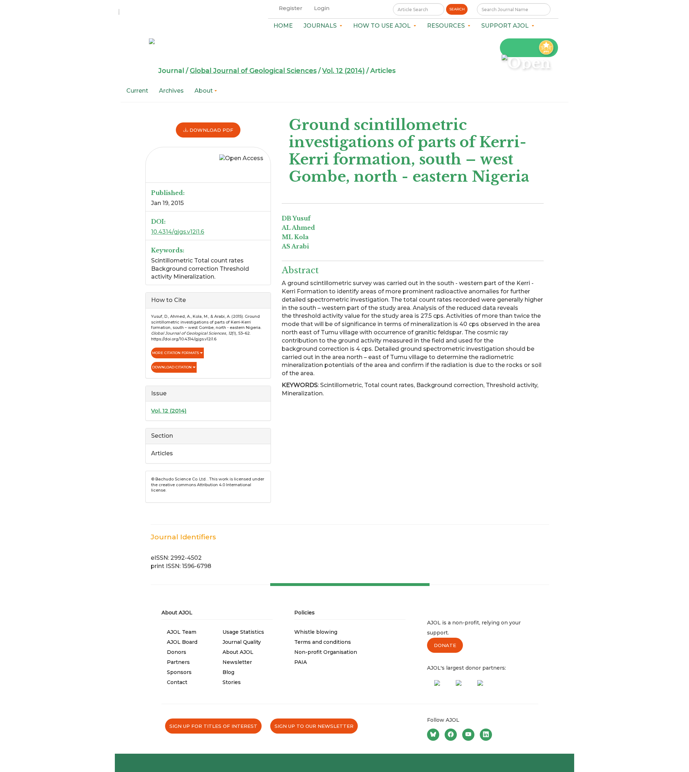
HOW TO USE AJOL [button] (383, 25)
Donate (445, 645)
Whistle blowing (315, 632)
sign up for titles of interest (213, 726)
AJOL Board (182, 642)
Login (321, 8)
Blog (228, 672)
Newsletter (237, 662)
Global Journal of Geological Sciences (253, 71)
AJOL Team (181, 632)
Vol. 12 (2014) (343, 71)
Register (291, 8)
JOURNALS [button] (321, 25)
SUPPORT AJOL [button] (506, 25)
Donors (176, 652)
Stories (231, 682)
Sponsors (179, 672)
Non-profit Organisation (325, 652)
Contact (177, 682)
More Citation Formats (176, 352)
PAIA (300, 662)
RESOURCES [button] (447, 25)
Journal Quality (241, 642)
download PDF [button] (210, 130)
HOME (283, 25)
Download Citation (172, 367)
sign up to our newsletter (314, 726)
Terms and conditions (322, 642)
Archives (171, 90)
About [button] (204, 90)
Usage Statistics (243, 632)
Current (137, 90)
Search (457, 9)
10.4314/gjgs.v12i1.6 (177, 231)
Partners (178, 662)
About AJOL (237, 652)
